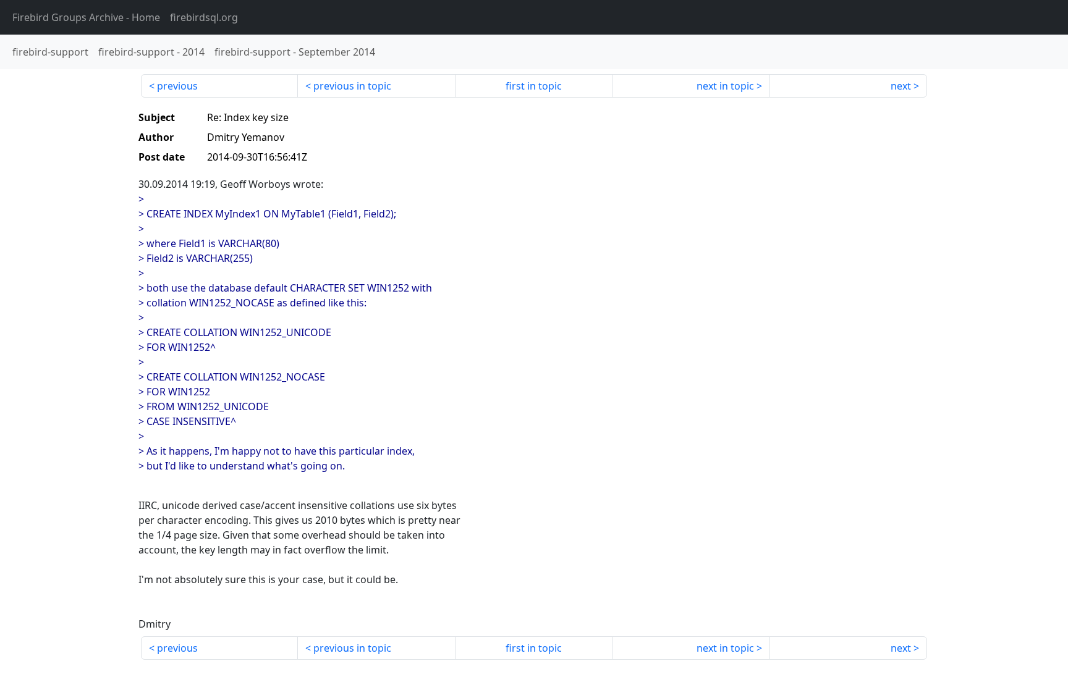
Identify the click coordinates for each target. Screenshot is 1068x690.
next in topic (725, 86)
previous (177, 86)
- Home (86, 17)
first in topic (534, 86)
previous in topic (352, 86)
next (901, 86)
